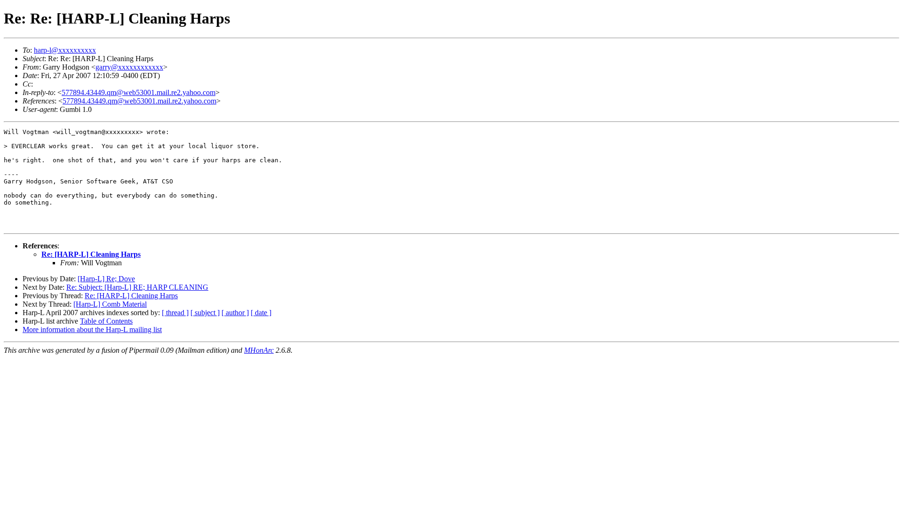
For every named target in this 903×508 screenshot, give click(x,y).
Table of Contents (106, 321)
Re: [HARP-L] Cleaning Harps (91, 254)
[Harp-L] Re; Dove (106, 279)
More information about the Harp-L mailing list (92, 329)
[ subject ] (205, 313)
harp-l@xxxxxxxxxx (65, 50)
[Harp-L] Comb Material (110, 304)
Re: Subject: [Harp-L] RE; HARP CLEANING (137, 287)
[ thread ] (175, 313)
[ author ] (235, 313)
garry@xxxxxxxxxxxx (129, 67)
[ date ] (261, 313)
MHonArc (259, 350)
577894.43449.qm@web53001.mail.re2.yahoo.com (138, 92)
